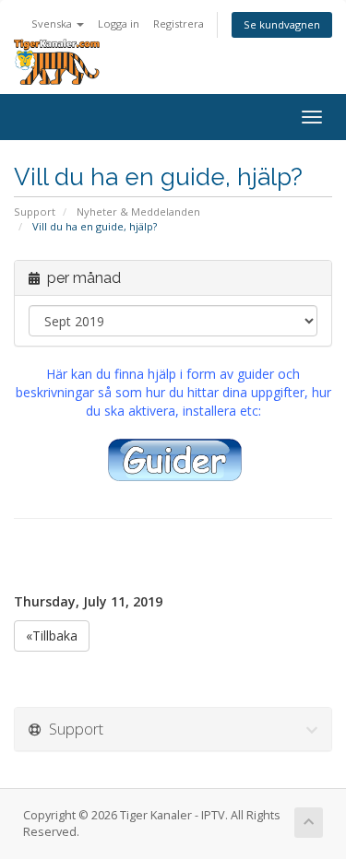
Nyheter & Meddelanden (138, 211)
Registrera (178, 23)
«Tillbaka (52, 635)
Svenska (53, 23)
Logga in (118, 23)
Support (34, 211)
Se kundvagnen (282, 24)
